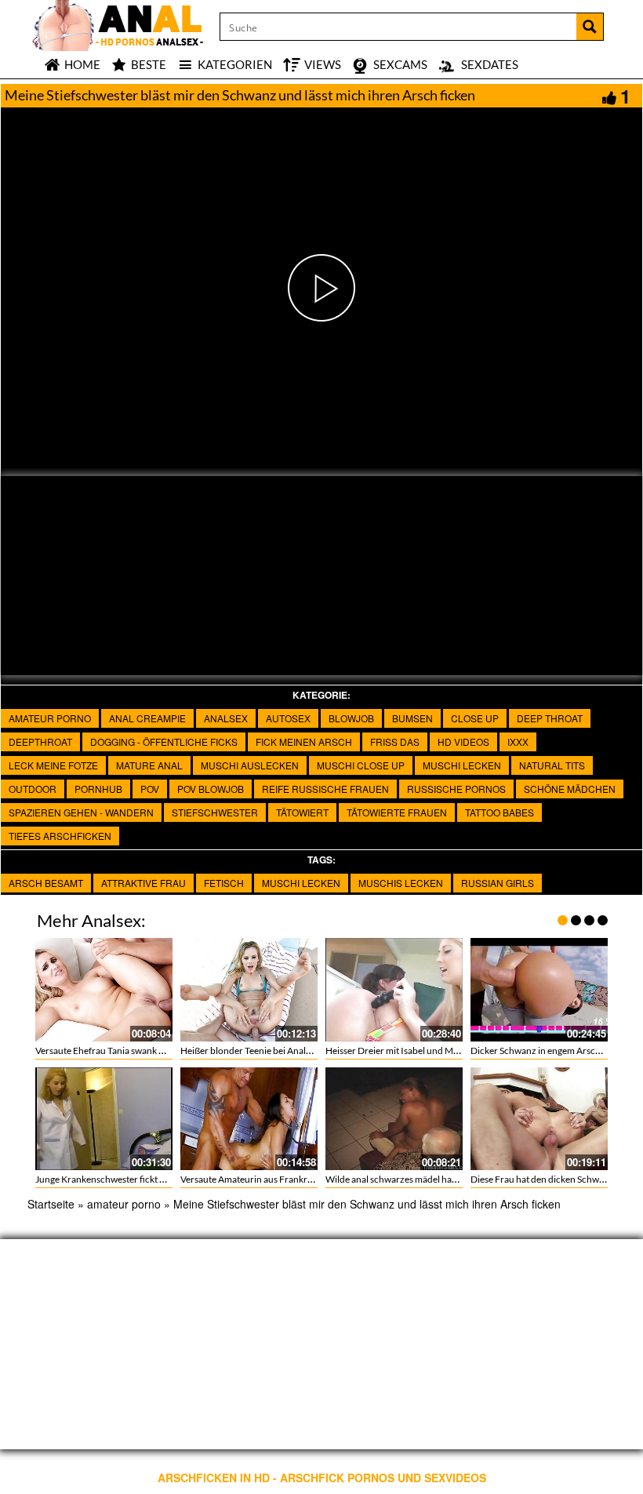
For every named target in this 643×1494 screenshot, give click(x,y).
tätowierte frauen (397, 812)
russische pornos (456, 788)
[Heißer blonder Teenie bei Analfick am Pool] (249, 989)
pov (149, 788)
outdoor (32, 788)
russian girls (497, 882)
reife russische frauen (325, 788)
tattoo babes (499, 812)
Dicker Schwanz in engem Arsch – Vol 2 (550, 1050)
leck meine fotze (53, 765)
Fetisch (224, 882)
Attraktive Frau (143, 882)
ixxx (518, 741)
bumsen (412, 718)
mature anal (149, 765)
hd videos (463, 741)
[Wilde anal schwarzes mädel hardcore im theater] (394, 1118)
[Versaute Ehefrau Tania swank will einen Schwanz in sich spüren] (104, 989)
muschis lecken (400, 882)
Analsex (226, 718)
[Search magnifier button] (589, 26)
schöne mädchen (570, 788)
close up (475, 718)
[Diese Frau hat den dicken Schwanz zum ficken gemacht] (539, 1118)
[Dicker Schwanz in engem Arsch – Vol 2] (539, 989)
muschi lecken (462, 765)
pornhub (98, 788)
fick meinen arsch (304, 741)
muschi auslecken (250, 765)
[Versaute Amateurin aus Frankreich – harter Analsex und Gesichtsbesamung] (249, 1118)
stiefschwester (215, 812)
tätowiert (302, 812)
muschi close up (361, 765)
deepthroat (40, 741)
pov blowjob (210, 788)
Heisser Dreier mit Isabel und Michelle (402, 1050)
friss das (395, 741)
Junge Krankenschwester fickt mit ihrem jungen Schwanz (151, 1179)
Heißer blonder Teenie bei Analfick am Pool (267, 1050)
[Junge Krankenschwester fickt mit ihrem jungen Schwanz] (104, 1118)
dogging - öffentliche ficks (164, 741)
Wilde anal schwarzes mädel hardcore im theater (424, 1179)
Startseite (50, 1204)
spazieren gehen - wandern (81, 812)
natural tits (552, 765)
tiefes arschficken (60, 835)
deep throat (550, 718)
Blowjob (351, 718)
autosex (288, 718)
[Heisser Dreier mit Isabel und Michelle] (394, 989)
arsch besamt (46, 882)
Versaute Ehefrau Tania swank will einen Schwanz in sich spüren (164, 1050)
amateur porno (50, 718)
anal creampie (147, 718)
